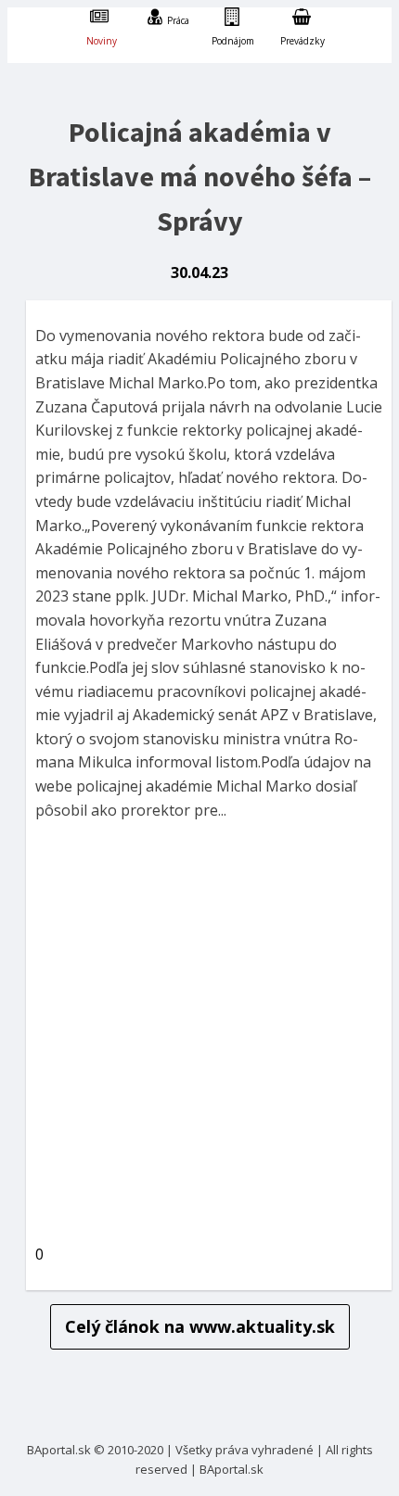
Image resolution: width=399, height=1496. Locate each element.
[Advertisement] (199, 1036)
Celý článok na (200, 1326)
